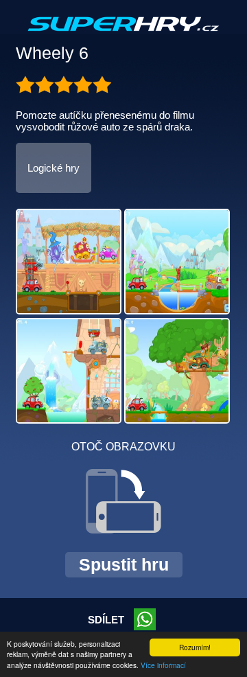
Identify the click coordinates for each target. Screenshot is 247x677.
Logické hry (53, 168)
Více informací (163, 665)
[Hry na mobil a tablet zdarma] (123, 35)
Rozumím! (195, 647)
